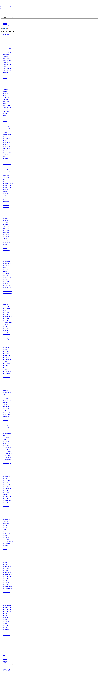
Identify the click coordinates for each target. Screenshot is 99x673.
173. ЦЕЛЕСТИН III (7, 451)
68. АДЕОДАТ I (6, 189)
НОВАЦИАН (5, 89)
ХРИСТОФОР (5, 304)
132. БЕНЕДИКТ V (6, 332)
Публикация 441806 (7, 48)
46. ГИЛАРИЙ (6, 144)
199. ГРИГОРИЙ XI (7, 504)
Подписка (5, 659)
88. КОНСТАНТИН (7, 232)
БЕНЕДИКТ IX (6, 369)
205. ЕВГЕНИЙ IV (6, 527)
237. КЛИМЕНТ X (6, 592)
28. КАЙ (4, 103)
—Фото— (5, 24)
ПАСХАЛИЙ (5, 222)
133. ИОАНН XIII (6, 334)
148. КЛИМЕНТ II (6, 373)
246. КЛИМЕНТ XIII (7, 609)
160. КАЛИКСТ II (6, 412)
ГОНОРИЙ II (5, 390)
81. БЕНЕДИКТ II (6, 214)
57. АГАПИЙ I (5, 169)
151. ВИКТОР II (6, 381)
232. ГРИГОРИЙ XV (7, 582)
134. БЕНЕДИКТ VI (7, 338)
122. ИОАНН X (6, 312)
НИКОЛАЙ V (5, 494)
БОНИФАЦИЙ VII (6, 339)
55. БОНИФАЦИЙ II (7, 164)
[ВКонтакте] (2, 28)
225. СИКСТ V (6, 568)
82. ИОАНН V (5, 216)
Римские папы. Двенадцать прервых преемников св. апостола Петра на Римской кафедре (20, 46)
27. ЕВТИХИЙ (6, 101)
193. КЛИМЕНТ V (6, 490)
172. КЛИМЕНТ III (6, 449)
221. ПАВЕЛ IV (6, 560)
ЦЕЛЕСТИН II (6, 416)
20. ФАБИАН (5, 85)
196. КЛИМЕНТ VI (6, 498)
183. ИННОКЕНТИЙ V (7, 470)
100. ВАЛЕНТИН (6, 261)
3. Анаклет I (5, 50)
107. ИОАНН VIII (6, 281)
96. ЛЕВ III (5, 253)
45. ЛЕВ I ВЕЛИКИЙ (7, 142)
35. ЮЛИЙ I (5, 117)
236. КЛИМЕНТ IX (6, 590)
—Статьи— (5, 22)
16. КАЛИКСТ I (6, 76)
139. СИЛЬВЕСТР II (7, 351)
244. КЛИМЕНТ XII (7, 605)
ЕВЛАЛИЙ (5, 136)
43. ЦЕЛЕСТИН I (6, 138)
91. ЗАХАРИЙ (6, 238)
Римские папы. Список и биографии (10, 44)
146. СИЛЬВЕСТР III (7, 367)
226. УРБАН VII (6, 570)
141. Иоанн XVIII (6, 355)
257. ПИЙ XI (5, 631)
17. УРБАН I (5, 80)
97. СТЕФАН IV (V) (7, 255)
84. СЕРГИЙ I (5, 224)
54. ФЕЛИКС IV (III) (7, 162)
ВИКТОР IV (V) (6, 435)
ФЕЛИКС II (5, 121)
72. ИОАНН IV (6, 197)
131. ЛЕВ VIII (5, 330)
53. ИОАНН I (5, 160)
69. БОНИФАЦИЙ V (7, 191)
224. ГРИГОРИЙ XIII (7, 566)
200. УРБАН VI (6, 506)
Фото (4, 655)
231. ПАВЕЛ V (6, 580)
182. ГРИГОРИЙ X (6, 468)
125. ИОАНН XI (6, 318)
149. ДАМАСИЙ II (6, 377)
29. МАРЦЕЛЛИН (6, 105)
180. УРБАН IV (6, 465)
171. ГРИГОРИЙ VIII (7, 447)
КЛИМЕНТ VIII (6, 517)
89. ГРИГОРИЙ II (6, 234)
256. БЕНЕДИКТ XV (7, 629)
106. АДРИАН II (6, 279)
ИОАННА (5, 271)
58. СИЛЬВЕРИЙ (6, 171)
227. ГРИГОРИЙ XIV (7, 572)
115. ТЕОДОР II (6, 296)
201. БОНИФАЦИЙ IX (7, 508)
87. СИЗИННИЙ (6, 230)
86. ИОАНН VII (6, 228)
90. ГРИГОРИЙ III (6, 236)
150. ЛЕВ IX (5, 379)
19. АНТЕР (5, 83)
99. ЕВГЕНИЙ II (6, 259)
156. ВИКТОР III (6, 396)
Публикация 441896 (7, 107)
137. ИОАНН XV (6, 345)
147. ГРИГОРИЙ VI (7, 371)
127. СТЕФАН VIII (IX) (7, 322)
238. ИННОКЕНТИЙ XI (7, 594)
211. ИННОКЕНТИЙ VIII (8, 541)
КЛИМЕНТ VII (6, 513)
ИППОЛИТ (5, 78)
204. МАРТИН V (6, 525)
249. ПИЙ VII (5, 615)
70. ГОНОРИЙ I (6, 193)
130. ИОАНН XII (6, 328)
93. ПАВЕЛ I (5, 244)
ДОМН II (4, 336)
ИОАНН (4, 267)
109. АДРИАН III (6, 285)
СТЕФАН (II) (5, 240)
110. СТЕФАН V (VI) (7, 287)
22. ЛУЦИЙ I (5, 91)
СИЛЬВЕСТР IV (6, 406)
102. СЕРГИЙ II (6, 265)
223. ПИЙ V (5, 564)
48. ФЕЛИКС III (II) (6, 148)
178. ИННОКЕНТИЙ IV (7, 461)
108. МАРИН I (5, 283)
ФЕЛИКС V (5, 529)
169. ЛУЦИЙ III (6, 443)
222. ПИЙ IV (5, 562)
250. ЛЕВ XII (5, 617)
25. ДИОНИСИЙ (6, 97)
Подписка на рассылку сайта (6, 6)
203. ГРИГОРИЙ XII (7, 511)
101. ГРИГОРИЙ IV (7, 263)
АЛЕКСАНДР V (6, 521)
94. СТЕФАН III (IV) (7, 250)
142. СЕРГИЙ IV (6, 357)
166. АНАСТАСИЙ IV (7, 429)
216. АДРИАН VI (6, 551)
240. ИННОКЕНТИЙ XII (8, 597)
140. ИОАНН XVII (6, 353)
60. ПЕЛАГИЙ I (6, 175)
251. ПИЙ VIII (5, 619)
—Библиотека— (6, 26)
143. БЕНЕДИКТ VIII (7, 359)
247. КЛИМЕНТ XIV (7, 611)
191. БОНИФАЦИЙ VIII (7, 486)
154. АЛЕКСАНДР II (7, 388)
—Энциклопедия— (6, 25)
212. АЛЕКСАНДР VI (7, 543)
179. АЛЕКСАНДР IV (7, 463)
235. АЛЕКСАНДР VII (7, 588)
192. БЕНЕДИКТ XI (7, 488)
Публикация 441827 (7, 62)
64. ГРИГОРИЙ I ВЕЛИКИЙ (8, 183)
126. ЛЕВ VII (5, 320)
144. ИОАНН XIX (6, 363)
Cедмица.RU (3, 642)
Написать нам (5, 660)
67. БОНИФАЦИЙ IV (7, 187)
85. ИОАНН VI (6, 226)
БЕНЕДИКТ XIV (6, 519)
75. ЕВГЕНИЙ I (6, 203)
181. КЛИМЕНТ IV (6, 467)
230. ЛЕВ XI (5, 578)
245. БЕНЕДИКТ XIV (7, 607)
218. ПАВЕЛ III (6, 554)
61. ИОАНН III (6, 177)
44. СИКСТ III (5, 140)
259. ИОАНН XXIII (6, 635)
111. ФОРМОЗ (5, 289)
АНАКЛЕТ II (5, 420)
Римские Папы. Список (5, 34)
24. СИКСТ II (5, 95)
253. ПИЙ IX (5, 623)
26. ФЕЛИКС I (6, 99)
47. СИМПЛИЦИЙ (6, 146)
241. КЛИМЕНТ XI (6, 599)
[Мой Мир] (5, 28)
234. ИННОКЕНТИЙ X (7, 586)
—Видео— (5, 23)
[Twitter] (6, 28)
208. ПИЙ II (5, 535)
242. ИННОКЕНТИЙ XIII (8, 601)
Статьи (4, 653)
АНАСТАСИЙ (6, 275)
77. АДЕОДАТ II (6, 207)
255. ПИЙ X (5, 627)
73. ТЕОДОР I (5, 199)
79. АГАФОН (5, 210)
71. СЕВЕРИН (5, 195)
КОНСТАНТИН (6, 246)
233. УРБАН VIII (6, 584)
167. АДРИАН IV (6, 431)
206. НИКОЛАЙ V (6, 531)
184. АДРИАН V (6, 472)
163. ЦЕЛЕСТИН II (6, 424)
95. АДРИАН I (6, 252)
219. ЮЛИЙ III (6, 556)
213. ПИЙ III (5, 545)
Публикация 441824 (7, 60)
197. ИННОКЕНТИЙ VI (7, 500)
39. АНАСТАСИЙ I (6, 128)
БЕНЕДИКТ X (6, 384)
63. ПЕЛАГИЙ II (6, 181)
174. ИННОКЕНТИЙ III (7, 453)
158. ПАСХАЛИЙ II (7, 400)
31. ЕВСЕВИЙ (6, 109)
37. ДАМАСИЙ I (6, 123)
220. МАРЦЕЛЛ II (6, 558)
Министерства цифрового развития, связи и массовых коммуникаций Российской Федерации (36, 2)
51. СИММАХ (5, 154)
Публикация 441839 (7, 70)
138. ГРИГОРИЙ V (6, 347)
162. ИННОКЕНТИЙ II (7, 418)
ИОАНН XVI (5, 349)
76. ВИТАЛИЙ (6, 205)
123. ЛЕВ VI (5, 314)
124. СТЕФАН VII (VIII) (7, 316)
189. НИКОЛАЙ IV (6, 482)
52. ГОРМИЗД (5, 158)
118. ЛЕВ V (5, 302)
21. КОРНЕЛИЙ (6, 87)
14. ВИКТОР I (5, 72)
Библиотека (5, 657)
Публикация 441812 (7, 52)
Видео (4, 654)
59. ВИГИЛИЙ (6, 173)
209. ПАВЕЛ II (6, 537)
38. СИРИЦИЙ (6, 126)
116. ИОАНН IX (6, 298)
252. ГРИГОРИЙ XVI (7, 621)
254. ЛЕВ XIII (5, 625)
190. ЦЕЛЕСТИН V (7, 484)
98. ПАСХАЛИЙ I (6, 257)
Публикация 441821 (7, 58)
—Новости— (5, 19)
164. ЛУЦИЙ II (6, 425)
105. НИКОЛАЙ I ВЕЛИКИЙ (8, 277)
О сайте (4, 662)
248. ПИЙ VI (5, 613)
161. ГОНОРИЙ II (6, 414)
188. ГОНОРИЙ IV (6, 480)
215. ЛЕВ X (5, 549)
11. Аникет (5, 66)
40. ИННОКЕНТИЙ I (7, 130)
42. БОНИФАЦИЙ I (7, 134)
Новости (4, 650)
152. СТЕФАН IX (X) (7, 382)
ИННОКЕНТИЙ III (6, 441)
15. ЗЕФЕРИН (5, 74)
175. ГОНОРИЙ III (6, 455)
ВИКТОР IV (5, 422)
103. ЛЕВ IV (5, 269)
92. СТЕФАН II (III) (6, 242)
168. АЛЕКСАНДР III (7, 433)
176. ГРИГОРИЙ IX (7, 457)
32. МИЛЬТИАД (6, 111)
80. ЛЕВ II (5, 212)
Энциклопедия (6, 656)
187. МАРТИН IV (6, 478)
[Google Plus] (7, 28)
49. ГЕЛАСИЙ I (6, 150)
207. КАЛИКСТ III (6, 533)
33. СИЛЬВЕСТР (6, 113)
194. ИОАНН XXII (6, 492)
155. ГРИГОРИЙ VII (7, 392)
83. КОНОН (5, 218)
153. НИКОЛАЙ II (6, 386)
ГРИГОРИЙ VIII (6, 410)
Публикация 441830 (7, 64)
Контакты (5, 661)
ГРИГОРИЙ (5, 361)
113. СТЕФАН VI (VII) (7, 293)
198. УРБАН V (6, 502)
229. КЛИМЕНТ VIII (7, 576)
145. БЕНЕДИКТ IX (7, 365)
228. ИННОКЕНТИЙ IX (7, 574)
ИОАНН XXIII (6, 523)
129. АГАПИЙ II (6, 326)
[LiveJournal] (3, 28)
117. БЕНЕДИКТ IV (7, 300)
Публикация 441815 (7, 54)
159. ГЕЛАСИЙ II (6, 408)
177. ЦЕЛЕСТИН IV (7, 459)
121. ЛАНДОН (6, 310)
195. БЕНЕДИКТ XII (7, 496)
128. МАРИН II (6, 324)
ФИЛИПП (5, 248)
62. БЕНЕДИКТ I (6, 179)
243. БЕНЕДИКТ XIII (7, 603)
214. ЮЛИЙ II (5, 547)
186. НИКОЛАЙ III (6, 476)
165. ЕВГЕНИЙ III (6, 427)
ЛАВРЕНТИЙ (5, 156)
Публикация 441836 (7, 68)
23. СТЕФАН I (5, 93)
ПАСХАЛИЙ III (6, 437)
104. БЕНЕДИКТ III (7, 273)
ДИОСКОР (5, 166)
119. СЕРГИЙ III (6, 306)
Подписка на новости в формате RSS (7, 4)
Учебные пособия (3, 10)
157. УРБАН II (5, 398)
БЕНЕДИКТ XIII (6, 515)
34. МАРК (5, 115)
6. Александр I (5, 56)
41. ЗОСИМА (5, 132)
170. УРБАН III (6, 445)
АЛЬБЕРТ (5, 404)
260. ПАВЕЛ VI (6, 637)
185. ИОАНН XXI (6, 474)
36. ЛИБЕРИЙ (5, 119)
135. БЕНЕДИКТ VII (7, 341)
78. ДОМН (5, 209)
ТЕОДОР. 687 (5, 220)
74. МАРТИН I (6, 201)
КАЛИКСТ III (5, 439)
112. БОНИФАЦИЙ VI (7, 291)
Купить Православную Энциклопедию (8, 8)
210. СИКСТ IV (6, 539)
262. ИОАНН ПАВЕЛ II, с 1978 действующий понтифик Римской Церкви (17, 640)
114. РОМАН (5, 295)
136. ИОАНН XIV (6, 343)
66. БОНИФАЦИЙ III (7, 185)
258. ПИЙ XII (5, 633)
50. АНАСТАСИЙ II (7, 152)
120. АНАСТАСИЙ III (7, 308)
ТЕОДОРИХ (5, 402)
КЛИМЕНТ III (5, 394)
